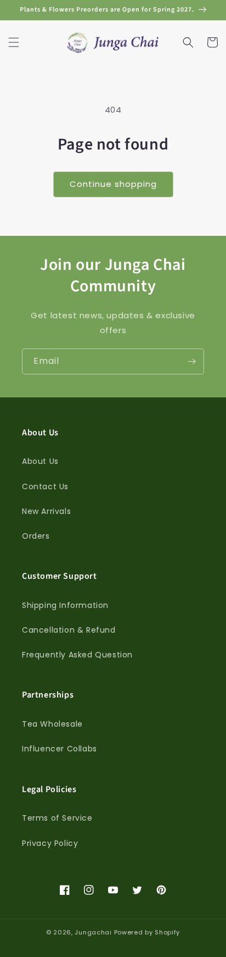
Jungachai (93, 932)
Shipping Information (65, 605)
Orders (36, 535)
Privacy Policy (50, 843)
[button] (14, 42)
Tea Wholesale (52, 723)
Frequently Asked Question (77, 654)
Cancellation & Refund (69, 629)
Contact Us (45, 486)
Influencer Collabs (59, 748)
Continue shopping (113, 184)
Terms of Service (57, 817)
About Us (40, 461)
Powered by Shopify (147, 932)
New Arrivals (46, 511)
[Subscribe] (191, 361)
